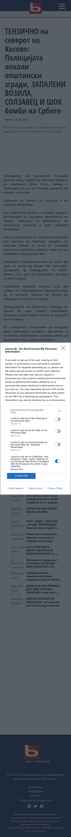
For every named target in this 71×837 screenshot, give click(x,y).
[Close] (64, 349)
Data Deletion (16, 488)
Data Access (35, 488)
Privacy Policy (55, 488)
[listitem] (35, 411)
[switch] (57, 419)
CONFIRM (21, 476)
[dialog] (35, 418)
